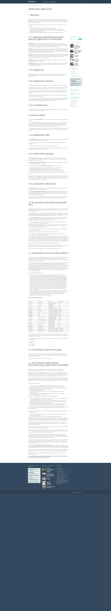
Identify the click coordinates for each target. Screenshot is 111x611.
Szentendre (31, 1)
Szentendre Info (45, 1)
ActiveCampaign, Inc (33, 229)
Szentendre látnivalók (52, 1)
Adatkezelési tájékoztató (60, 479)
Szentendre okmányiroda (76, 83)
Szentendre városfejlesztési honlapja (34, 479)
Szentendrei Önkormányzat (32, 473)
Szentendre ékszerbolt (76, 56)
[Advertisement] (76, 21)
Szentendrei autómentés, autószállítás (76, 60)
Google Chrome (32, 341)
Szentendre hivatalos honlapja (33, 470)
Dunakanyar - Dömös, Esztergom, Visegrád (75, 94)
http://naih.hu (66, 447)
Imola (77, 62)
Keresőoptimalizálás (73, 102)
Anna (77, 44)
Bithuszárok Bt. (32, 233)
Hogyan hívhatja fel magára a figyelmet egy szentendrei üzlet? (77, 52)
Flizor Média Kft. (31, 19)
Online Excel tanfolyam (73, 106)
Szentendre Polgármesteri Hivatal (34, 476)
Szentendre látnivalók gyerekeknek (76, 64)
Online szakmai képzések (74, 100)
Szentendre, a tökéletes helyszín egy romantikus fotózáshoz (77, 47)
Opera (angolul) (32, 345)
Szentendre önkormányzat (74, 81)
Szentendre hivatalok (75, 85)
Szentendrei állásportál (33, 481)
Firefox (31, 342)
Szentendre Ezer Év (46, 19)
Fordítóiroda (72, 104)
